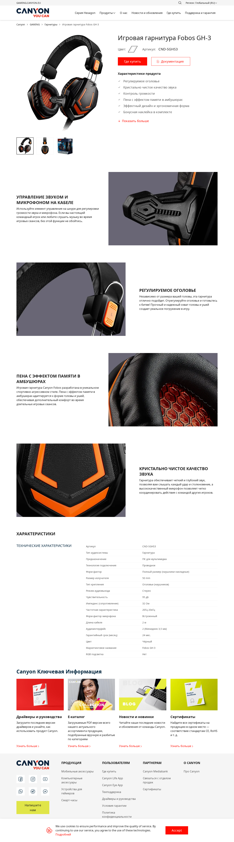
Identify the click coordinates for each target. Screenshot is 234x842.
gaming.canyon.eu (28, 2)
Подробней (63, 834)
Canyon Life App (112, 778)
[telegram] (33, 791)
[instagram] (33, 779)
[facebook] (20, 779)
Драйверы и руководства (119, 799)
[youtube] (45, 779)
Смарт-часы (69, 800)
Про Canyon (192, 771)
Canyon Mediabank (155, 771)
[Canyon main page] (32, 12)
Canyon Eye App (112, 785)
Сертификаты (152, 789)
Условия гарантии (114, 806)
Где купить (109, 771)
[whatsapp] (20, 791)
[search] (180, 2)
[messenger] (45, 791)
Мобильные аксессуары (77, 771)
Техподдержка (111, 792)
